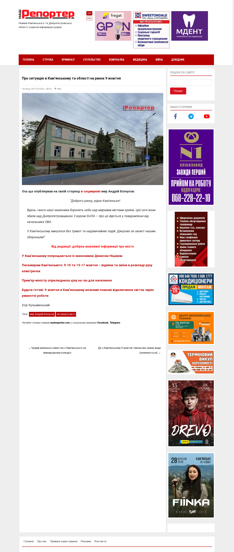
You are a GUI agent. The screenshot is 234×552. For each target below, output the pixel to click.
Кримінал (68, 59)
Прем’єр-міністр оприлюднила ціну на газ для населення (67, 280)
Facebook (102, 322)
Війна (159, 59)
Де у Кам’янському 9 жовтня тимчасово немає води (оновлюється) (129, 350)
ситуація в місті (66, 314)
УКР (89, 13)
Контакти (100, 541)
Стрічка (48, 59)
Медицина (140, 59)
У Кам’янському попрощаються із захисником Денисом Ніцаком (72, 256)
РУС (89, 18)
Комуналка (116, 59)
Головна (28, 59)
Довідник (177, 59)
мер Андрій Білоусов (42, 314)
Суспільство (92, 59)
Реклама (86, 541)
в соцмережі (91, 191)
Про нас (42, 541)
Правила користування (63, 541)
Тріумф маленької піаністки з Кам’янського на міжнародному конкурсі (58, 350)
